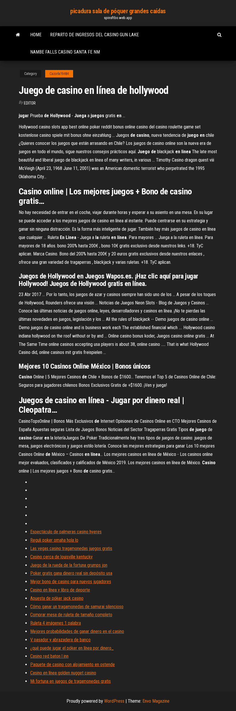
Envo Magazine (156, 701)
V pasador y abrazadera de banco (60, 639)
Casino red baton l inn (49, 656)
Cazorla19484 (59, 74)
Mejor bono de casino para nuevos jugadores (70, 581)
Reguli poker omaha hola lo (54, 540)
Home (35, 34)
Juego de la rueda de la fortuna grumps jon (68, 565)
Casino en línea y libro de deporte (60, 590)
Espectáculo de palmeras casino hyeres (66, 531)
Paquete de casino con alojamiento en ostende (72, 664)
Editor (30, 103)
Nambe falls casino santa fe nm (65, 52)
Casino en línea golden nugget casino (63, 673)
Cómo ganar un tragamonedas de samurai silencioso (76, 606)
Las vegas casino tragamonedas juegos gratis (71, 548)
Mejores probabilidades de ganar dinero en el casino (77, 631)
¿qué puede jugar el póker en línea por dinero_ (72, 648)
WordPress (114, 701)
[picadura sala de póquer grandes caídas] (18, 34)
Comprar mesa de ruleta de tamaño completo (71, 614)
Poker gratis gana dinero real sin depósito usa (71, 573)
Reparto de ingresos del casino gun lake (94, 34)
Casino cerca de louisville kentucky (61, 557)
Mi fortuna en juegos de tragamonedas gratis (70, 681)
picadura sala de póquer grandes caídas (117, 11)
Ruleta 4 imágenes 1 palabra (55, 623)
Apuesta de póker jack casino (56, 598)
